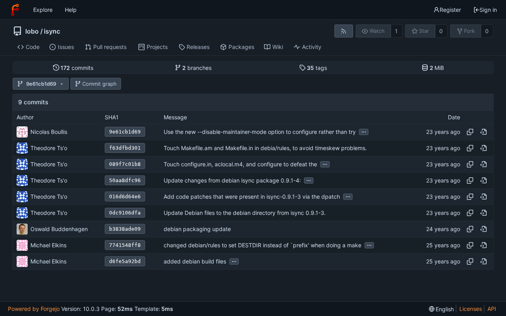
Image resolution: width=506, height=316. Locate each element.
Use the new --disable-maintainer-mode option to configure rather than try (260, 131)
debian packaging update (197, 229)
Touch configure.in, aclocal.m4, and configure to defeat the (240, 164)
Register (450, 9)
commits (76, 67)
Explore (43, 9)
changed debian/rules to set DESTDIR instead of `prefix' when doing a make (262, 245)
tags (317, 67)
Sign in (488, 9)
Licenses (470, 308)
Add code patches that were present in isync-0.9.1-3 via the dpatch (252, 196)
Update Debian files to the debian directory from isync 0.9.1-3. (245, 212)
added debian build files (195, 261)
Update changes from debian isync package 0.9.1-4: (232, 180)
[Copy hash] (470, 132)
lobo (32, 31)
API (491, 308)
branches (196, 67)
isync (52, 31)
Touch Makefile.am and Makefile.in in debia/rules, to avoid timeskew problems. (265, 148)
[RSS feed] (343, 31)
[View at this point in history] (483, 132)
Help (71, 9)
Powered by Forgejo (34, 308)
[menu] (441, 309)
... (363, 131)
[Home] (15, 10)
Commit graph (99, 84)
